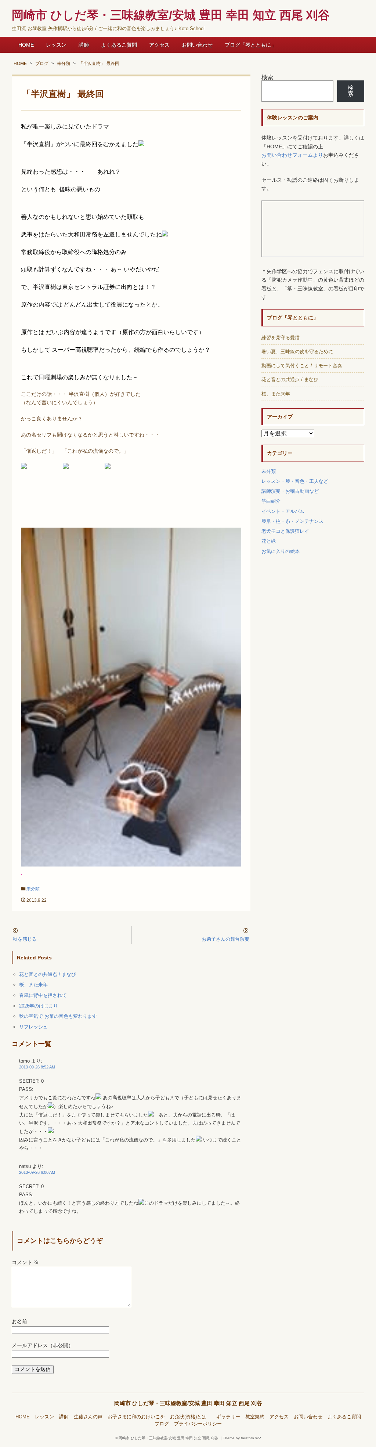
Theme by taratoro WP (242, 1438)
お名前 (19, 1321)
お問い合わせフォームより (292, 155)
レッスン (56, 45)
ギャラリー (228, 1416)
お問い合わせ (197, 45)
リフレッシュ (33, 1027)
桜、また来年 (33, 984)
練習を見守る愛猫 (280, 337)
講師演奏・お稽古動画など (290, 491)
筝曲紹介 (271, 501)
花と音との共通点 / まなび (47, 974)
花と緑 (268, 541)
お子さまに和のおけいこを (136, 1416)
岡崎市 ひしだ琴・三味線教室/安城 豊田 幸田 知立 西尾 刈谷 (188, 1403)
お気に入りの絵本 (280, 551)
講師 (84, 45)
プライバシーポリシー (198, 1423)
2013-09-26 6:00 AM (37, 1172)
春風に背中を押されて (43, 995)
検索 (267, 77)
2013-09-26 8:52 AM (37, 1067)
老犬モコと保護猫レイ (285, 531)
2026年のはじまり (38, 1006)
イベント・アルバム (282, 511)
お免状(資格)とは (190, 1416)
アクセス (159, 45)
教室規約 (254, 1416)
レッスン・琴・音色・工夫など (294, 481)
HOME (26, 45)
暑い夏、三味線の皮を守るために (297, 351)
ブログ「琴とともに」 (250, 45)
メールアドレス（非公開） (42, 1345)
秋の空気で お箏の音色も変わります (58, 1016)
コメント (25, 1262)
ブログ (162, 1423)
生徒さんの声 (88, 1416)
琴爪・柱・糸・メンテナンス (292, 521)
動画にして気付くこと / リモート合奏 (301, 365)
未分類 (33, 888)
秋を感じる (25, 939)
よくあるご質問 (119, 45)
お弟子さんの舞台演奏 (225, 939)
